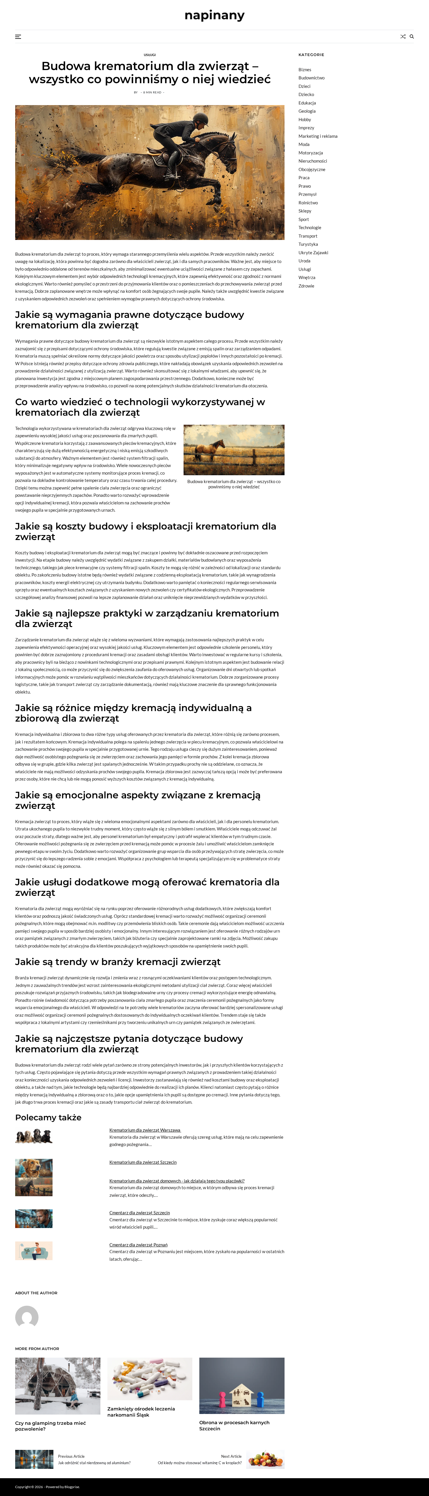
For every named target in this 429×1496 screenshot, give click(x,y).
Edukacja (307, 102)
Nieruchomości (313, 160)
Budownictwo (312, 77)
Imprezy (306, 127)
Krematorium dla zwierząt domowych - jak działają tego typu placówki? (177, 1180)
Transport (308, 235)
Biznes (305, 69)
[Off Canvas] (18, 37)
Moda (304, 144)
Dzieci (305, 86)
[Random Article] (403, 36)
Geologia (307, 111)
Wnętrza (307, 277)
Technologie (310, 227)
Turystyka (308, 244)
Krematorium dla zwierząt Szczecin (143, 1162)
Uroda (305, 260)
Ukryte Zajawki (313, 252)
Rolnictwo (308, 202)
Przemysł (308, 194)
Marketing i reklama (318, 136)
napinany (214, 15)
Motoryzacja (311, 152)
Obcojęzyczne (312, 169)
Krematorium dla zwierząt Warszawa (145, 1130)
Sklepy (305, 210)
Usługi (150, 54)
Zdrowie (306, 285)
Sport (304, 219)
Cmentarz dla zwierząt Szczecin (139, 1212)
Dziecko (306, 94)
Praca (304, 177)
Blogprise (71, 1487)
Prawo (305, 186)
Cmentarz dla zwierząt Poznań (138, 1244)
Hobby (305, 119)
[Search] (412, 36)
